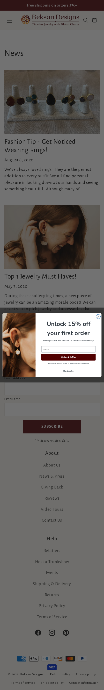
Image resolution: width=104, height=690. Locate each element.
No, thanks (68, 370)
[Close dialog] (98, 316)
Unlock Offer (68, 357)
